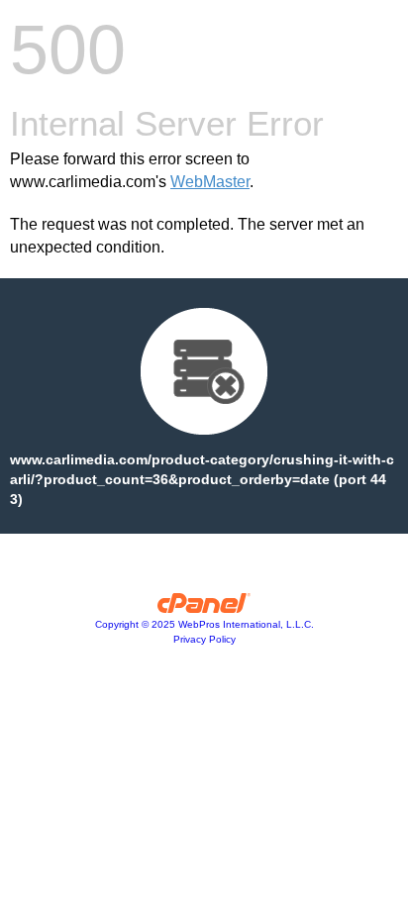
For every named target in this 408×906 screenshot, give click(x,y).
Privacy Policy (204, 639)
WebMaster (210, 181)
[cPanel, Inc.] (204, 608)
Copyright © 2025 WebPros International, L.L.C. (204, 624)
